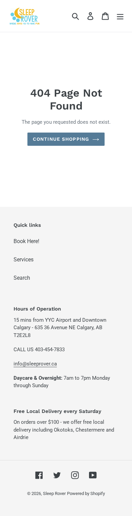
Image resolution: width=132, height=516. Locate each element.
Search (22, 278)
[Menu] (120, 15)
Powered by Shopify (86, 493)
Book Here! (26, 241)
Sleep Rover (54, 493)
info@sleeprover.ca (35, 364)
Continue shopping (61, 139)
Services (24, 259)
